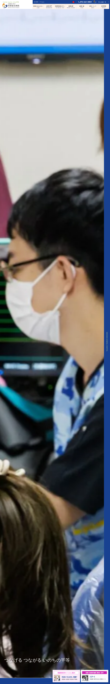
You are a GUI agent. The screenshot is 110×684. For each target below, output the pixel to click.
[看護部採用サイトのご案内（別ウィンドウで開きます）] (66, 676)
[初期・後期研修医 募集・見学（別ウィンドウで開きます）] (94, 676)
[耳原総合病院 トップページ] (17, 5)
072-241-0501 (86, 2)
